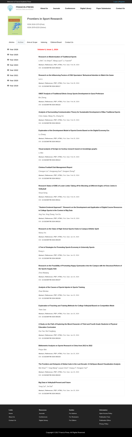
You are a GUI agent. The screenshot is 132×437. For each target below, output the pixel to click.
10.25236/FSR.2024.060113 (51, 160)
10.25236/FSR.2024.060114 (51, 141)
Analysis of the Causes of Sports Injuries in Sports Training (62, 287)
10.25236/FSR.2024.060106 (51, 298)
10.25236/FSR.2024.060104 (51, 338)
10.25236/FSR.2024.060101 (51, 393)
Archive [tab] (20, 42)
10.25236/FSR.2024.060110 (51, 221)
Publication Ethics (105, 420)
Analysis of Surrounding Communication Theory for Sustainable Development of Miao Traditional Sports (79, 112)
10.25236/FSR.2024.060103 (51, 356)
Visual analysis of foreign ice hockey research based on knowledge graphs (68, 149)
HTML (60, 65)
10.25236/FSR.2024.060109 (51, 240)
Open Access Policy (105, 413)
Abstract (41, 65)
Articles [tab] (11, 42)
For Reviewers (74, 417)
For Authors (73, 413)
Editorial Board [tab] (56, 42)
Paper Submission (103, 8)
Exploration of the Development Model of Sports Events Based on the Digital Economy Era (74, 130)
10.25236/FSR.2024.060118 (51, 68)
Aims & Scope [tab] (32, 42)
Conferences (70, 8)
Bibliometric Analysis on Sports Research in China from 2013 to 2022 (65, 346)
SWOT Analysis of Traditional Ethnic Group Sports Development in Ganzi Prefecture (71, 94)
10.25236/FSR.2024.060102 (51, 375)
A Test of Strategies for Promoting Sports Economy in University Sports (66, 247)
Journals (56, 8)
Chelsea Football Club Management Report (55, 167)
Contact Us (120, 8)
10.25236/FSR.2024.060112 (51, 178)
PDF (55, 65)
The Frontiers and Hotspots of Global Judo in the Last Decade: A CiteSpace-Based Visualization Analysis (79, 364)
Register (122, 1)
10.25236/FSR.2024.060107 (51, 280)
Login (116, 1)
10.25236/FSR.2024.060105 (51, 317)
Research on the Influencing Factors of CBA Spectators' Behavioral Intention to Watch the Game (76, 75)
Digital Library (85, 8)
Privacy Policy (103, 424)
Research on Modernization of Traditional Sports (57, 57)
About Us (44, 8)
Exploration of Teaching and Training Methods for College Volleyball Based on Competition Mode (76, 306)
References (49, 65)
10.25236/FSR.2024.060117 (51, 86)
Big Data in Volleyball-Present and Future (55, 382)
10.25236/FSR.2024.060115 (51, 123)
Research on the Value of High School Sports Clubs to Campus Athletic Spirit (69, 229)
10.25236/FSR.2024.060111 (51, 200)
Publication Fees (104, 417)
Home (11, 413)
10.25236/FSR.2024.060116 (51, 104)
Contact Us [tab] (69, 42)
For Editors (72, 420)
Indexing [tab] (44, 42)
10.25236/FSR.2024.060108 (51, 258)
